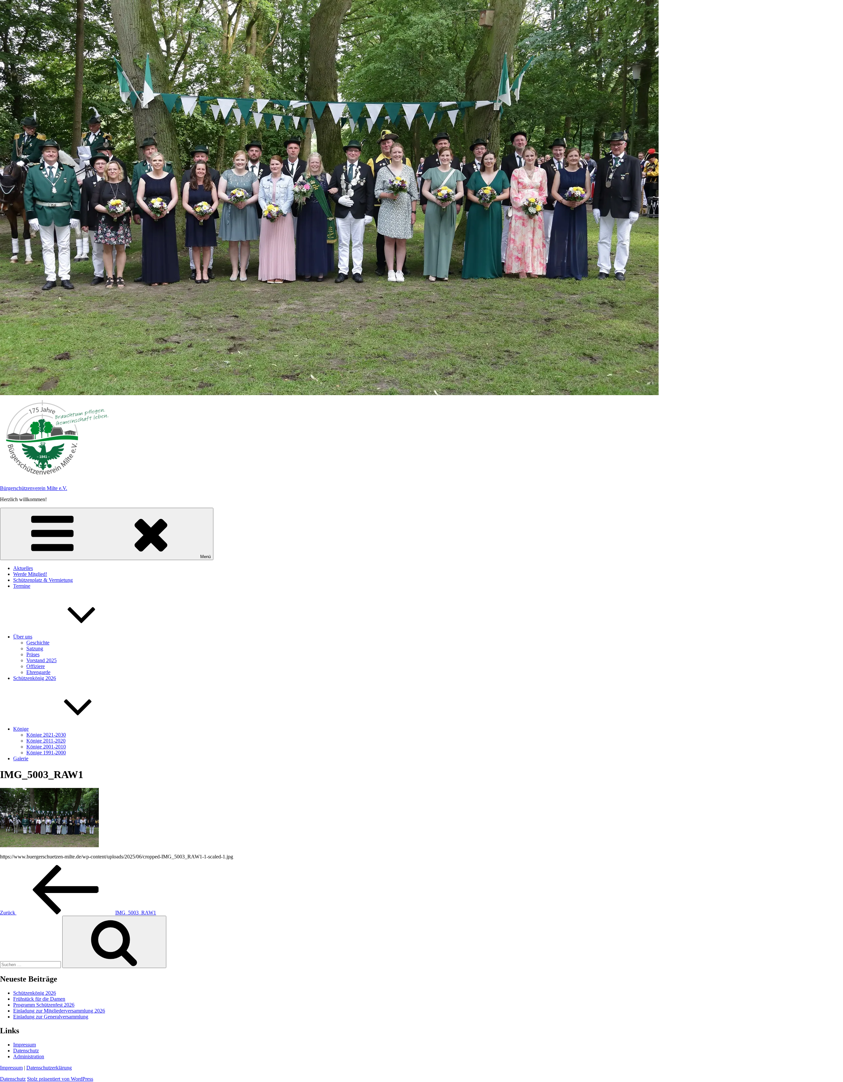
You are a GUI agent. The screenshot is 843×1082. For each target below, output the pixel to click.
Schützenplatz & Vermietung (43, 580)
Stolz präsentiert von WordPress (60, 1079)
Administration (28, 1056)
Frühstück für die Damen (39, 999)
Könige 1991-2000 (46, 752)
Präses (33, 654)
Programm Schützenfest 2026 (43, 1005)
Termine (21, 586)
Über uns (22, 636)
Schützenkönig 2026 (34, 678)
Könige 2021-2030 (46, 735)
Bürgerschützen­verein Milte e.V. (33, 488)
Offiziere (35, 666)
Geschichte (37, 642)
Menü (205, 556)
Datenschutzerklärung (49, 1067)
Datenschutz (26, 1050)
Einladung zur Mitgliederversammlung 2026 (59, 1011)
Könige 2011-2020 (46, 741)
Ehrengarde (38, 672)
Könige (21, 729)
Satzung (34, 648)
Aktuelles (23, 568)
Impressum (24, 1044)
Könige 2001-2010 (46, 746)
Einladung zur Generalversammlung (50, 1016)
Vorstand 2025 (41, 660)
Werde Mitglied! (30, 574)
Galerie (20, 758)
